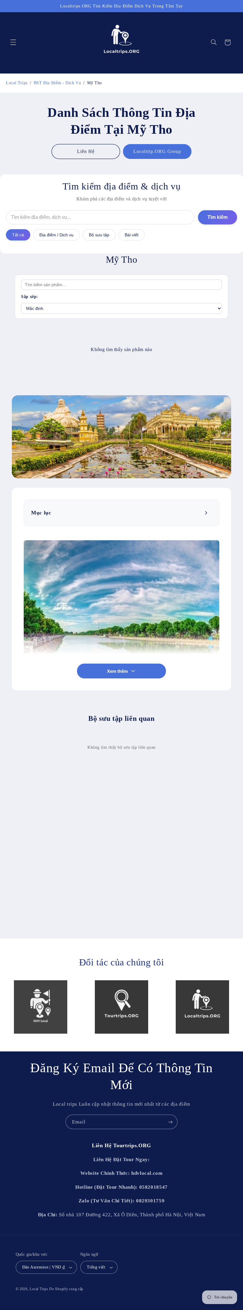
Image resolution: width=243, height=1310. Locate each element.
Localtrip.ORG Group (157, 151)
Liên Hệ (86, 151)
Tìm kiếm (217, 217)
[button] (13, 42)
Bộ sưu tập (99, 234)
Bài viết (131, 234)
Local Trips (39, 1289)
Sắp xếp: (29, 296)
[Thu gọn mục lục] (206, 513)
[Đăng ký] (170, 1122)
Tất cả (18, 234)
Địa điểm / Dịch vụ (56, 234)
